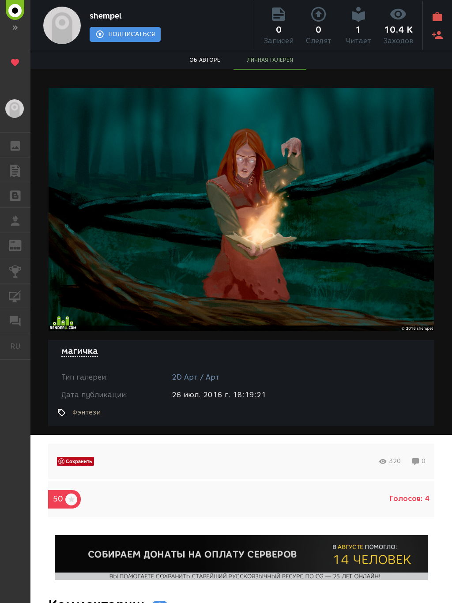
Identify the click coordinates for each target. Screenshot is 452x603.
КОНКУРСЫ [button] (15, 270)
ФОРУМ (15, 320)
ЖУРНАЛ (20, 245)
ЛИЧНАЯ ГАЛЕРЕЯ (270, 60)
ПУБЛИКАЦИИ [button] (15, 170)
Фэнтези (86, 412)
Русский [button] (20, 346)
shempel (106, 16)
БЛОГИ (15, 195)
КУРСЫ (15, 295)
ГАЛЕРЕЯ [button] (15, 145)
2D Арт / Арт (195, 377)
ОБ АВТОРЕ (204, 60)
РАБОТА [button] (15, 220)
